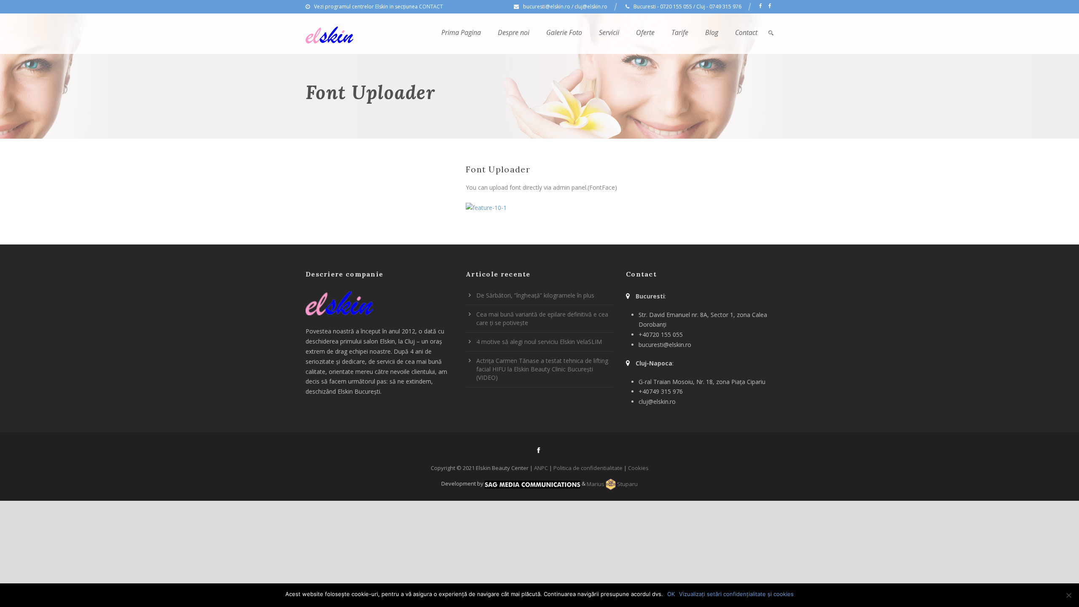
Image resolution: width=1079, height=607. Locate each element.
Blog (711, 32)
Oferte (645, 32)
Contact (746, 32)
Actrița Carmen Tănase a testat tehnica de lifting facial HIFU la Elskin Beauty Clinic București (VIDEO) (542, 369)
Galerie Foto (564, 32)
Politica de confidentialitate (588, 468)
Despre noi (513, 32)
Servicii (609, 32)
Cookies (638, 468)
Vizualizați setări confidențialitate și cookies (736, 594)
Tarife (679, 32)
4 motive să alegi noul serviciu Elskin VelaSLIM (539, 342)
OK (671, 594)
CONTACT (431, 6)
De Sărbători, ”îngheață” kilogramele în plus (535, 295)
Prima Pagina (461, 32)
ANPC (541, 468)
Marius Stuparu (612, 484)
